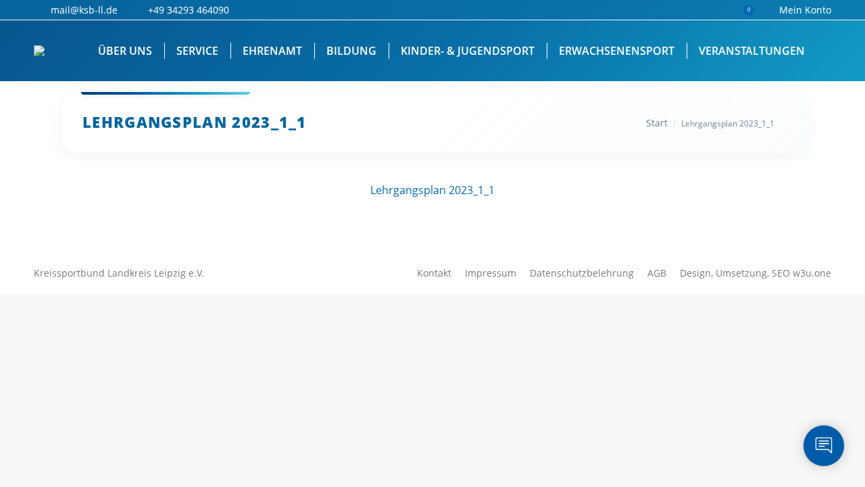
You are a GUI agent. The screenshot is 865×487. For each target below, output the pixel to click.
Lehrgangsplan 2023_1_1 (432, 190)
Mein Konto (805, 9)
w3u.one (812, 272)
